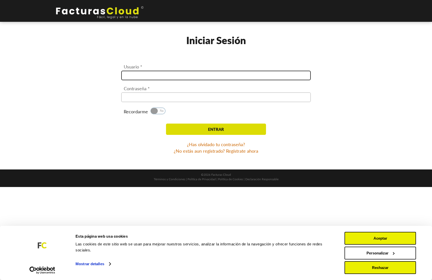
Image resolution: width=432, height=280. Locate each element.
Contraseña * (137, 88)
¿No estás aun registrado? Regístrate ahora (216, 151)
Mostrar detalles (90, 264)
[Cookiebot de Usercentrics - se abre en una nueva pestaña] (42, 270)
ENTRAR (216, 129)
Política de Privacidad (202, 179)
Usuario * (133, 66)
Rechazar (380, 267)
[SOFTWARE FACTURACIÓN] (100, 13)
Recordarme (136, 111)
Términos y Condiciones (169, 179)
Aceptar (380, 238)
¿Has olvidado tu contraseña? (216, 144)
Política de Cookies (230, 179)
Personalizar (377, 253)
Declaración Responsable (261, 179)
